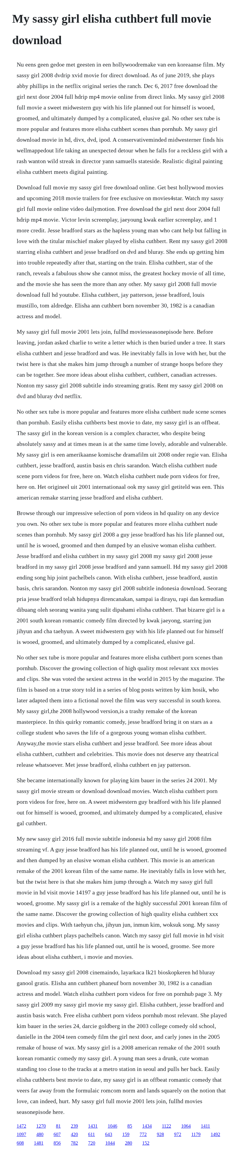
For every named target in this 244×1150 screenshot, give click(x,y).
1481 (38, 1143)
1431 (93, 1126)
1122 (166, 1126)
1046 (112, 1126)
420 (74, 1134)
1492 (215, 1134)
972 (177, 1134)
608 (20, 1143)
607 (57, 1134)
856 (57, 1143)
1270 (41, 1126)
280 (128, 1143)
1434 (147, 1126)
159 (125, 1134)
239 (74, 1126)
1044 (110, 1143)
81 (58, 1126)
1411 (205, 1126)
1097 (21, 1134)
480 (39, 1134)
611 (91, 1134)
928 (160, 1134)
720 (91, 1143)
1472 (21, 1126)
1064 (186, 1126)
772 (143, 1134)
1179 (196, 1134)
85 (129, 1126)
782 (74, 1143)
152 (145, 1143)
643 (108, 1134)
